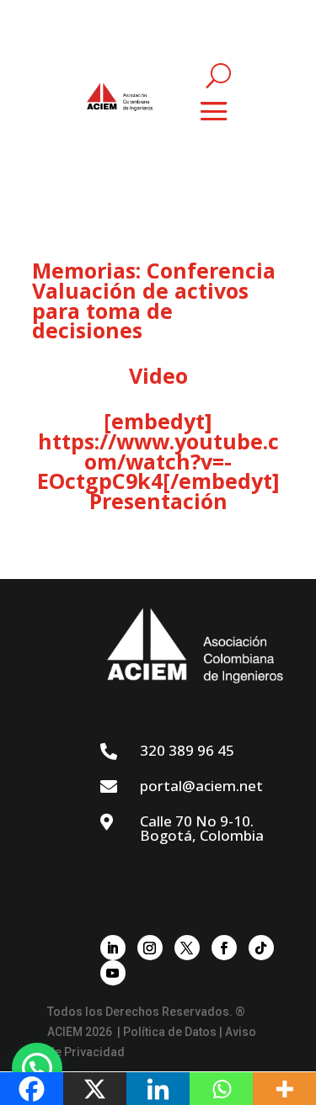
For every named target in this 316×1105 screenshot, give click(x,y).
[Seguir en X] (187, 947)
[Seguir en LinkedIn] (113, 947)
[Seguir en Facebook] (224, 947)
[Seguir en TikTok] (261, 947)
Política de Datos (170, 1032)
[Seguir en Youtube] (113, 972)
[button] (37, 1068)
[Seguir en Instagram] (150, 947)
